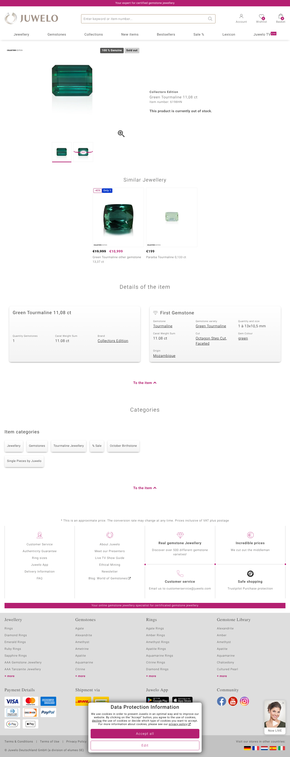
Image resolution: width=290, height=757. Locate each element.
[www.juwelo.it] (281, 748)
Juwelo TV (265, 34)
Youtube (232, 701)
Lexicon (228, 34)
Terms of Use (49, 742)
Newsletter (110, 572)
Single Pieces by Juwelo (24, 461)
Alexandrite (83, 635)
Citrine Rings (155, 662)
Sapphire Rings (16, 656)
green (243, 338)
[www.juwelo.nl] (264, 748)
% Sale (97, 446)
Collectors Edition (113, 341)
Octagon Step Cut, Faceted (211, 341)
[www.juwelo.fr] (255, 748)
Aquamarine (84, 662)
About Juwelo (110, 544)
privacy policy (178, 724)
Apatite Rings (156, 649)
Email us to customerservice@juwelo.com (180, 589)
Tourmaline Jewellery (68, 446)
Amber (222, 635)
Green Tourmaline (211, 326)
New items (130, 34)
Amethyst (82, 642)
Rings (9, 628)
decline (97, 721)
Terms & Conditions (19, 742)
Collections (93, 34)
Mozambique (164, 356)
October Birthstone (123, 446)
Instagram (244, 701)
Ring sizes (39, 558)
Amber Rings (155, 635)
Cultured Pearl (227, 669)
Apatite (80, 656)
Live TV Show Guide (110, 558)
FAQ (40, 578)
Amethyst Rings (157, 642)
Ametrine (82, 649)
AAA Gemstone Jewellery (23, 662)
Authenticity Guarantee (40, 551)
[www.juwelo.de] (247, 748)
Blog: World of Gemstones (108, 578)
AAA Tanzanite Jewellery (23, 669)
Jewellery (21, 34)
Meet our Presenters (110, 551)
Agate (79, 628)
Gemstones (57, 34)
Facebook (221, 701)
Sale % (198, 34)
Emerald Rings (15, 642)
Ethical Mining (109, 565)
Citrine (80, 669)
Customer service (180, 581)
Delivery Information (39, 572)
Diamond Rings (16, 635)
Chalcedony (225, 662)
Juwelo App (39, 565)
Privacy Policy (76, 742)
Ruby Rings (13, 649)
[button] (241, 19)
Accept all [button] (145, 733)
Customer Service (40, 544)
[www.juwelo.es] (273, 748)
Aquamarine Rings (159, 656)
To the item (142, 383)
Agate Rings (155, 628)
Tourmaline (162, 326)
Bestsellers (166, 34)
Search (211, 19)
